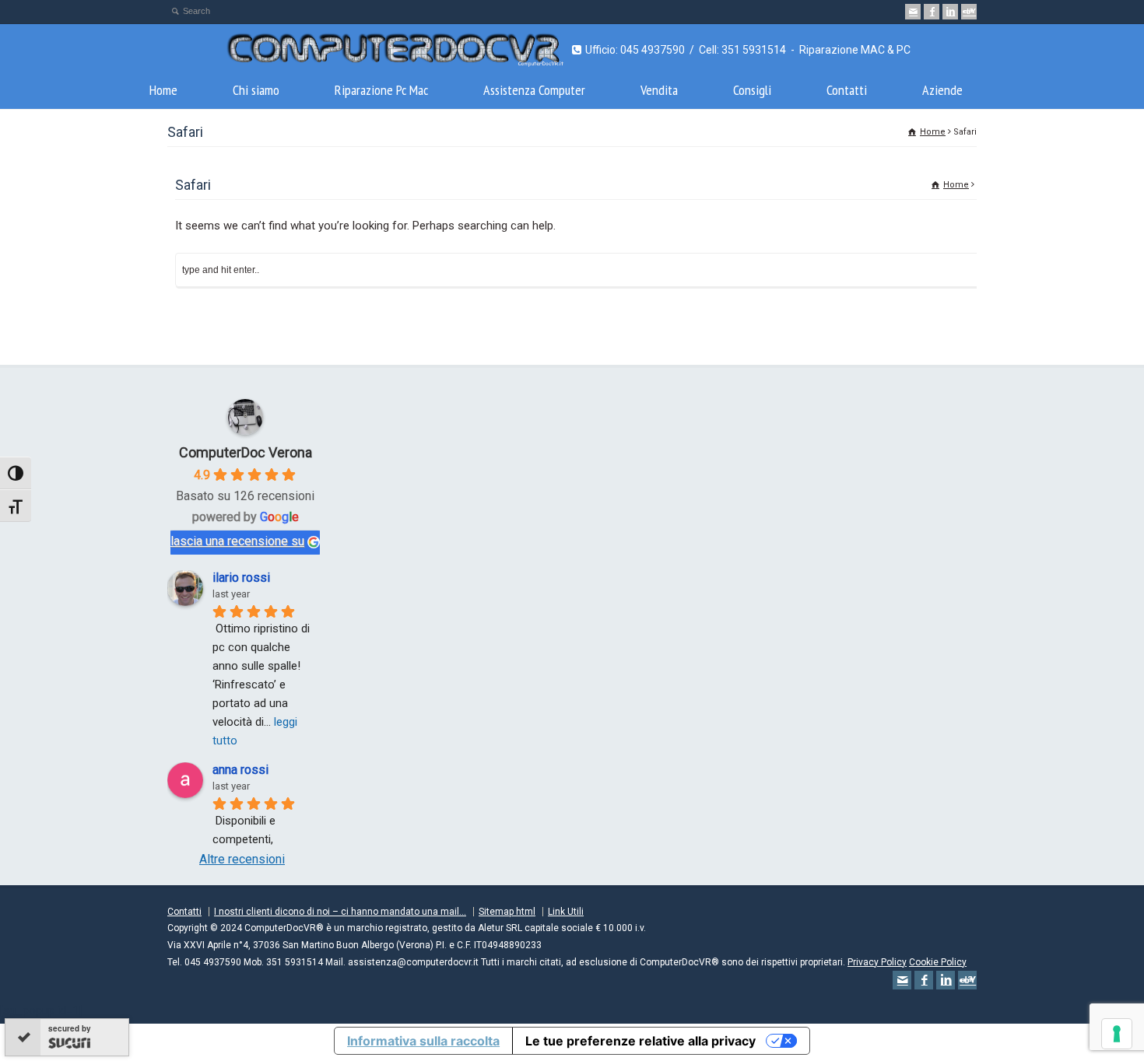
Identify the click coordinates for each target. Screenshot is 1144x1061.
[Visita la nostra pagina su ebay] (969, 11)
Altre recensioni (242, 859)
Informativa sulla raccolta (423, 1041)
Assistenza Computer (534, 90)
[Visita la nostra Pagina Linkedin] (950, 11)
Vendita (659, 90)
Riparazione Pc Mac (381, 90)
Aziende (942, 90)
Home (163, 90)
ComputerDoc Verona (245, 452)
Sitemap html (507, 911)
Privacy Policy (877, 962)
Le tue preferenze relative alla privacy (640, 1041)
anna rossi (240, 769)
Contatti (846, 90)
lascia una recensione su (237, 541)
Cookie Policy (938, 962)
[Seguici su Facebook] (931, 11)
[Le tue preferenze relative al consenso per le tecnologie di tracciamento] (1117, 1034)
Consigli (752, 90)
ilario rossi (241, 577)
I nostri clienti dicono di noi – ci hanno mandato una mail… (340, 911)
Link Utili (566, 911)
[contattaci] (913, 11)
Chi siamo (256, 90)
